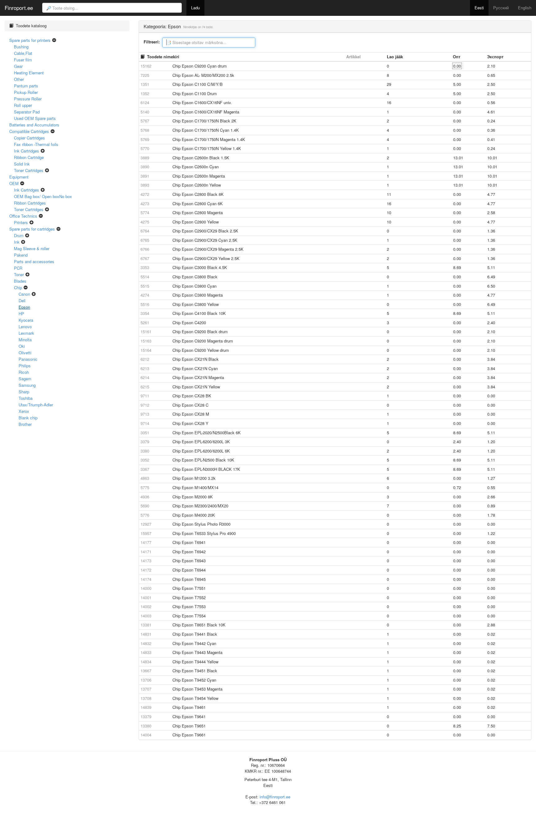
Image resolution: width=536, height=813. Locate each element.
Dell (22, 300)
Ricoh (24, 372)
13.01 (458, 158)
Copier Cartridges (29, 138)
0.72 (457, 487)
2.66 (491, 497)
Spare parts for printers (30, 40)
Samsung (27, 385)
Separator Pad (27, 112)
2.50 (491, 84)
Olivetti (25, 353)
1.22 (491, 533)
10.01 (492, 158)
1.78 (491, 515)
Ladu (195, 8)
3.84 (491, 359)
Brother (25, 424)
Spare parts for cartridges (32, 229)
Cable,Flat (23, 53)
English (524, 8)
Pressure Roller (28, 99)
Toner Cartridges (28, 170)
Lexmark (26, 333)
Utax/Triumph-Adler (36, 405)
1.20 (491, 441)
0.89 (491, 506)
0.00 (457, 66)
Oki (22, 346)
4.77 (491, 194)
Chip (18, 287)
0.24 (491, 121)
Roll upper (23, 105)
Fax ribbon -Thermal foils (36, 144)
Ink (17, 242)
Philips (25, 366)
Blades (20, 281)
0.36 (491, 130)
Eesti (479, 8)
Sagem (25, 379)
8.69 (457, 267)
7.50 (491, 726)
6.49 (491, 277)
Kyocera (26, 320)
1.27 (491, 478)
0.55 (491, 487)
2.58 (491, 212)
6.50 (491, 286)
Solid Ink (22, 164)
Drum (19, 235)
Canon (24, 294)
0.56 (491, 102)
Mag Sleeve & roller (31, 248)
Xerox (24, 411)
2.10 (491, 66)
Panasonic (28, 359)
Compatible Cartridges (29, 131)
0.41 (491, 139)
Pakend (21, 255)
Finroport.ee (19, 7)
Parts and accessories (34, 261)
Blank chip (28, 418)
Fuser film (23, 60)
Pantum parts (26, 86)
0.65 (491, 75)
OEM (14, 183)
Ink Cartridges (26, 151)
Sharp (24, 392)
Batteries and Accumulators (34, 125)
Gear (18, 66)
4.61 (491, 112)
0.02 (491, 634)
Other (19, 79)
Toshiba (26, 398)
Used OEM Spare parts (35, 118)
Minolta (25, 339)
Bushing (21, 47)
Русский (501, 8)
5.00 (457, 84)
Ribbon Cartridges (30, 203)
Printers (21, 222)
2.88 (491, 625)
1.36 (491, 231)
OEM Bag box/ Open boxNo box (43, 196)
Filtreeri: (152, 42)
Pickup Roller (26, 92)
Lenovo (25, 326)
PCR (18, 268)
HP (21, 313)
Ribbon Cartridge (29, 157)
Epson (24, 307)
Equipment (19, 177)
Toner (19, 274)
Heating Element (29, 73)
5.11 (491, 267)
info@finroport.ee (275, 797)
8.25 (457, 726)
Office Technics (23, 216)
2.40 (491, 322)
